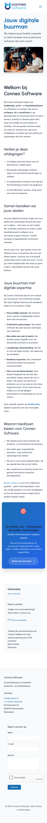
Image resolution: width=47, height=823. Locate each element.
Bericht (11, 755)
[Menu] (40, 6)
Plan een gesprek (18, 620)
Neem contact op (12, 483)
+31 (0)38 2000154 (13, 702)
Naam (10, 732)
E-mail (10, 744)
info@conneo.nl (11, 698)
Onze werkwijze (14, 594)
